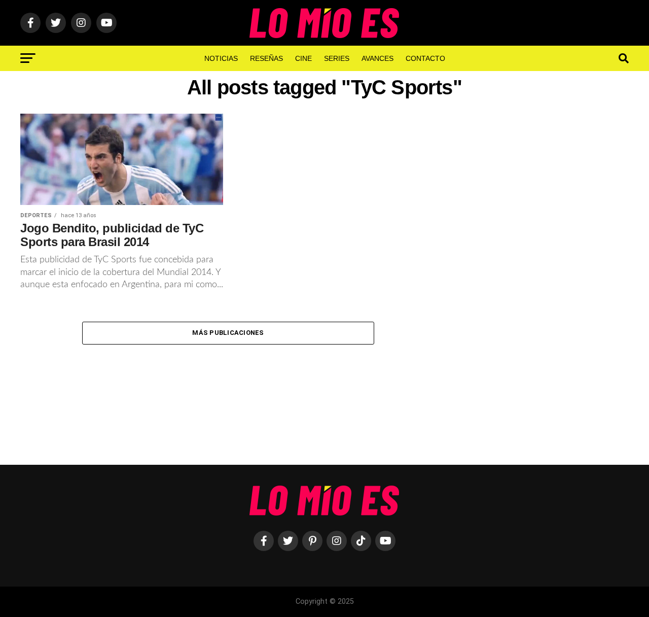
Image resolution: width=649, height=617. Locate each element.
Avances (377, 58)
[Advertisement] (542, 280)
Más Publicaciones (228, 332)
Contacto (425, 58)
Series (336, 58)
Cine (303, 58)
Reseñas (266, 58)
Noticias (221, 58)
